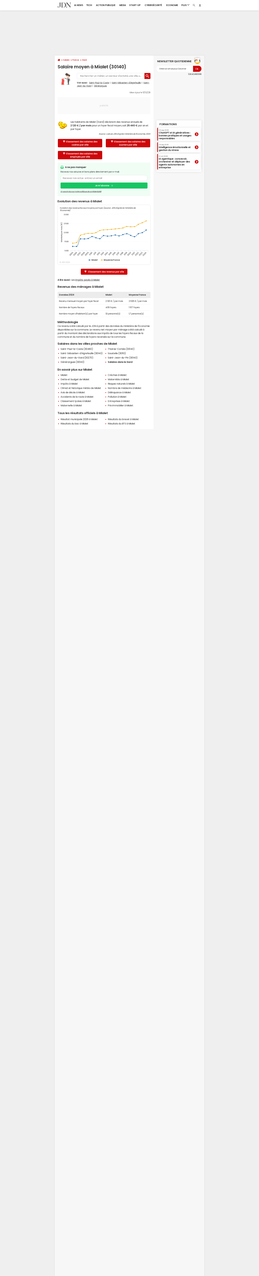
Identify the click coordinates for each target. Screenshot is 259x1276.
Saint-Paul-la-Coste (99, 83)
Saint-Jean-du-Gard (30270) (77, 357)
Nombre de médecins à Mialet (124, 388)
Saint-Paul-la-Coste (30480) (77, 349)
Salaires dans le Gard (120, 362)
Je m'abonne (102, 185)
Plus (184, 5)
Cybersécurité (153, 5)
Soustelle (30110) (117, 353)
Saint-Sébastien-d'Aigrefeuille (126, 83)
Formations (168, 124)
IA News (78, 5)
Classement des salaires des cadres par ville (81, 143)
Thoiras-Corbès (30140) (121, 349)
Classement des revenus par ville (106, 272)
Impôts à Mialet (69, 383)
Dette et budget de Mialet (75, 379)
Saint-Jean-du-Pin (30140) (123, 357)
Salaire (66, 60)
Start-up (134, 5)
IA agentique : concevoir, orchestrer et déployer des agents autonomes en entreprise (174, 162)
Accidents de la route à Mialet (77, 397)
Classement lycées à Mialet (76, 401)
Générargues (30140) (72, 362)
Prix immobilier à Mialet (120, 405)
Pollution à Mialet (117, 397)
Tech (89, 5)
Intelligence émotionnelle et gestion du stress (175, 147)
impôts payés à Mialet (87, 280)
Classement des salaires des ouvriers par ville (129, 143)
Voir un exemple (194, 74)
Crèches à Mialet (117, 375)
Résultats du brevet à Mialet (123, 419)
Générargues (100, 86)
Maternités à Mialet (118, 379)
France (75, 60)
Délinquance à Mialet (119, 392)
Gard (84, 60)
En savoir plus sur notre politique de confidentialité (81, 191)
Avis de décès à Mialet (73, 392)
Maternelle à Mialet (71, 405)
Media (122, 5)
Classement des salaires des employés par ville (81, 155)
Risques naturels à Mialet (121, 383)
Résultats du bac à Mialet (74, 423)
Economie (172, 5)
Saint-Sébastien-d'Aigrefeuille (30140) (82, 353)
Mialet (64, 375)
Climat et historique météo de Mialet (81, 388)
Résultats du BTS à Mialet (121, 423)
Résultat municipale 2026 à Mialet (79, 419)
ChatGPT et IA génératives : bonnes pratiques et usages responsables (175, 134)
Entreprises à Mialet (119, 401)
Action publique (105, 5)
